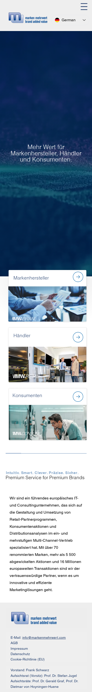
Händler (21, 335)
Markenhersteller (31, 278)
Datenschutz (20, 654)
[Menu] (84, 6)
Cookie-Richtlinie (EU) (28, 659)
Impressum (19, 648)
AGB (14, 643)
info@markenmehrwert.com (44, 637)
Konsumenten (27, 395)
